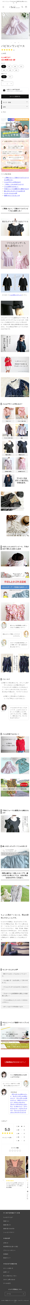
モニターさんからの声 (10, 193)
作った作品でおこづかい (10, 1276)
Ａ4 (4, 76)
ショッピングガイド (8, 1232)
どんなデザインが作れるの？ (12, 182)
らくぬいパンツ (18, 1106)
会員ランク (6, 1272)
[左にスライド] (11, 42)
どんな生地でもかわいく (11, 186)
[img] (7, 50)
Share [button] (4, 112)
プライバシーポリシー (9, 1250)
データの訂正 (7, 1283)
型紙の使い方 (7, 1225)
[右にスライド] (18, 42)
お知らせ (5, 1243)
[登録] (23, 1294)
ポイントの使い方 (8, 1268)
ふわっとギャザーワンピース (18, 1112)
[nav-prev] (3, 1179)
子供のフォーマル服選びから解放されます (16, 189)
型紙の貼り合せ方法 (8, 1228)
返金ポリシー (7, 1258)
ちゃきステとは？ (8, 1217)
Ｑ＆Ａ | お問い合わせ (9, 1279)
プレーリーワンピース (20, 1110)
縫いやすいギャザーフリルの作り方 (14, 191)
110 (21, 66)
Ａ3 (10, 76)
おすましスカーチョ (19, 1102)
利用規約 (5, 1254)
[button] (3, 7)
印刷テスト (6, 1221)
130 (10, 70)
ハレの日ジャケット (16, 295)
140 (16, 70)
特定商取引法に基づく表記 (10, 1246)
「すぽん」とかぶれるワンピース (14, 184)
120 (4, 70)
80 (3, 66)
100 (15, 66)
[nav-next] (26, 1179)
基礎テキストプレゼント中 (12, 195)
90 (9, 66)
